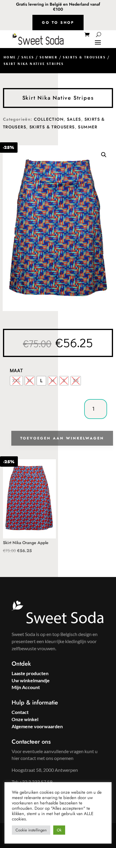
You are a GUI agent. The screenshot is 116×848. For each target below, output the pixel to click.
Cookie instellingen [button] (31, 830)
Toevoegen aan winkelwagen (62, 438)
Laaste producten (30, 673)
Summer (48, 57)
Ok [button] (59, 830)
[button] (103, 154)
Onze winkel (25, 719)
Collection (49, 119)
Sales (27, 57)
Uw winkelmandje (31, 680)
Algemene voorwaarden (37, 726)
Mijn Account (26, 687)
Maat (16, 370)
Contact (20, 712)
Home (10, 57)
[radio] (16, 380)
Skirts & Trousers (84, 57)
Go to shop (58, 22)
